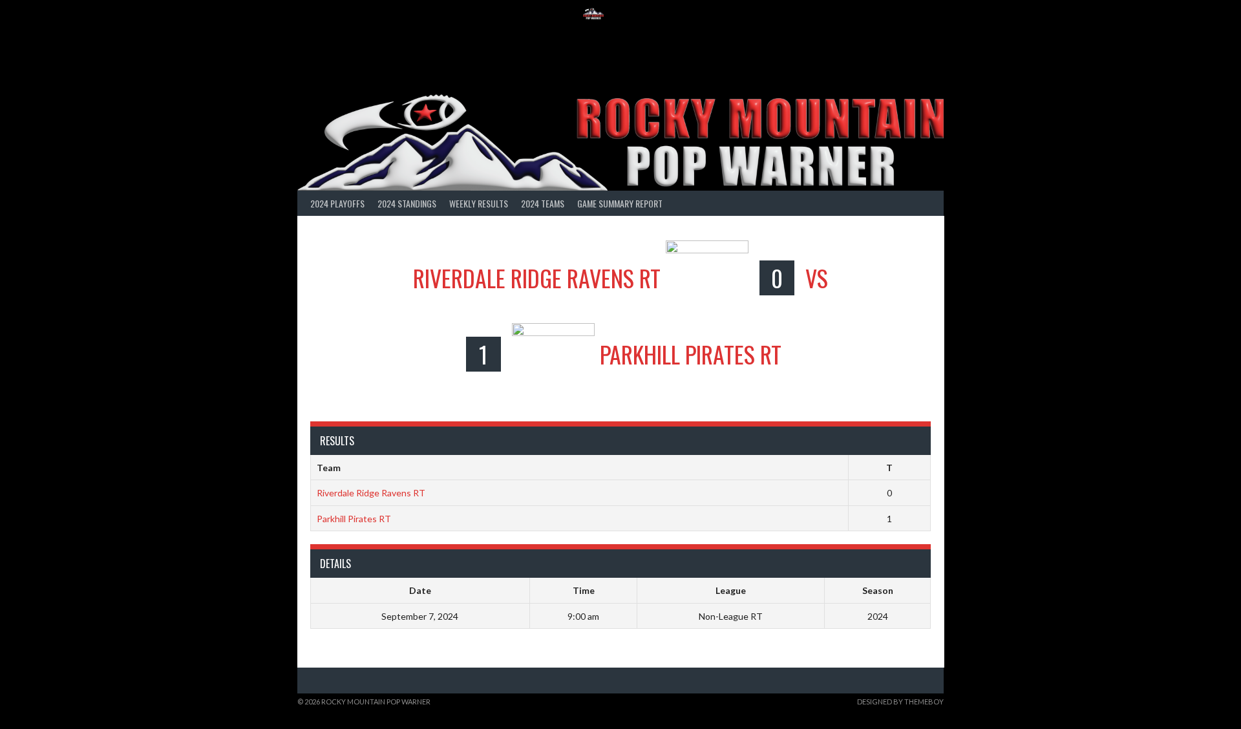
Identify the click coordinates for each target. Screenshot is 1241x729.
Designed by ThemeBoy (900, 701)
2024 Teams (542, 203)
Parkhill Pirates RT (354, 518)
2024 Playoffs (337, 203)
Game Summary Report (620, 203)
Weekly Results (478, 203)
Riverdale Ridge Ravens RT (371, 492)
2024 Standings (406, 203)
